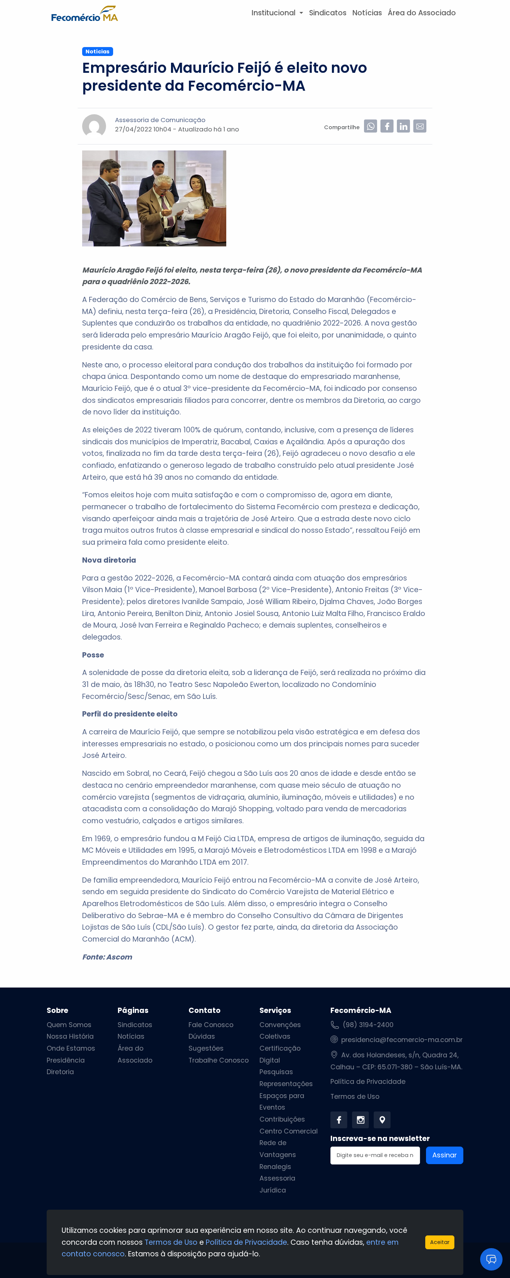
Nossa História (70, 1036)
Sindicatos (327, 13)
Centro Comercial (288, 1131)
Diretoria (60, 1071)
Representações (286, 1083)
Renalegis (275, 1166)
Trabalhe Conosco (219, 1060)
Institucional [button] (275, 13)
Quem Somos (69, 1024)
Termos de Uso (354, 1096)
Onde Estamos (71, 1048)
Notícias (367, 13)
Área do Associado (422, 13)
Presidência (66, 1060)
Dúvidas (202, 1036)
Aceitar (440, 1242)
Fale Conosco (211, 1024)
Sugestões (206, 1048)
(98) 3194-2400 (368, 1024)
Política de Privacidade (367, 1081)
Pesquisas (276, 1071)
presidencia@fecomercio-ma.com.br (402, 1039)
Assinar (444, 1155)
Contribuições (282, 1119)
